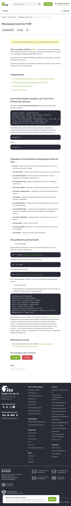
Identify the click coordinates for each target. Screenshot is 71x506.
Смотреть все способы (9, 418)
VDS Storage (32, 402)
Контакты (31, 436)
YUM (32, 49)
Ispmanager (55, 431)
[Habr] (7, 407)
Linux (13, 369)
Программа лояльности (36, 447)
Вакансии (55, 456)
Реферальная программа (36, 422)
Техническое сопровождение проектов (57, 397)
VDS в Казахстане (34, 410)
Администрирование (59, 411)
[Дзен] (14, 407)
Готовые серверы (34, 390)
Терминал (21, 369)
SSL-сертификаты (58, 405)
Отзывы (31, 445)
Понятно (52, 499)
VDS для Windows (34, 413)
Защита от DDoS (57, 425)
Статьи (30, 459)
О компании (32, 433)
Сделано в (61, 502)
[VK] (4, 407)
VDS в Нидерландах (35, 407)
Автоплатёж (56, 453)
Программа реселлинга (36, 424)
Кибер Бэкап (56, 419)
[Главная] (5, 4)
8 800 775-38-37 (10, 393)
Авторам (31, 462)
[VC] (10, 407)
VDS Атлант (32, 399)
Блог (29, 442)
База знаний (56, 447)
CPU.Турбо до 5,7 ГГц (35, 396)
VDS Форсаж (32, 393)
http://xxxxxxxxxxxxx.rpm (31, 274)
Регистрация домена (59, 402)
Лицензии (59, 428)
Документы (32, 439)
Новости (31, 456)
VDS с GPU (32, 404)
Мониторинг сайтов (59, 408)
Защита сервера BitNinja (60, 422)
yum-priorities (50, 317)
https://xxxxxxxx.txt (33, 255)
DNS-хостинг (56, 439)
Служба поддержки (58, 450)
